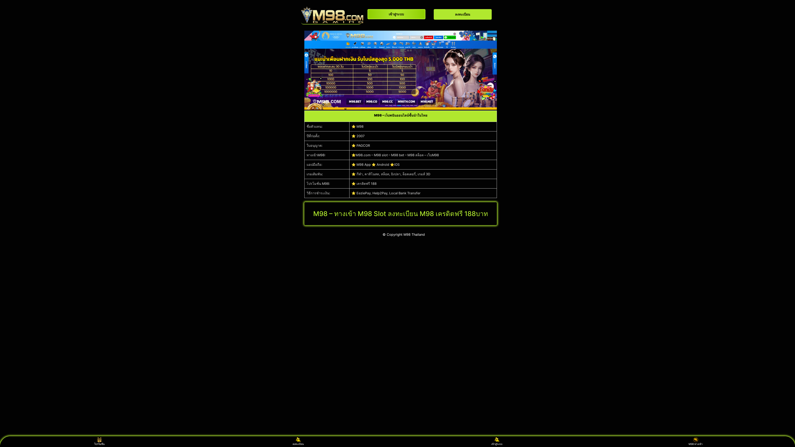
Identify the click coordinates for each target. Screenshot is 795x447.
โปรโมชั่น (99, 444)
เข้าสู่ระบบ (496, 444)
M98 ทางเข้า (696, 444)
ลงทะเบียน (298, 444)
